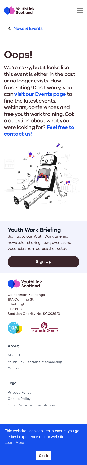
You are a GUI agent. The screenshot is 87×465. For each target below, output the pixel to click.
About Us (15, 355)
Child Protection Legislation (31, 405)
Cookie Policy (19, 399)
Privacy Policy (19, 392)
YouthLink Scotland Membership (35, 362)
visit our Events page (40, 94)
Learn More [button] (14, 442)
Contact (15, 368)
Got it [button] (43, 456)
